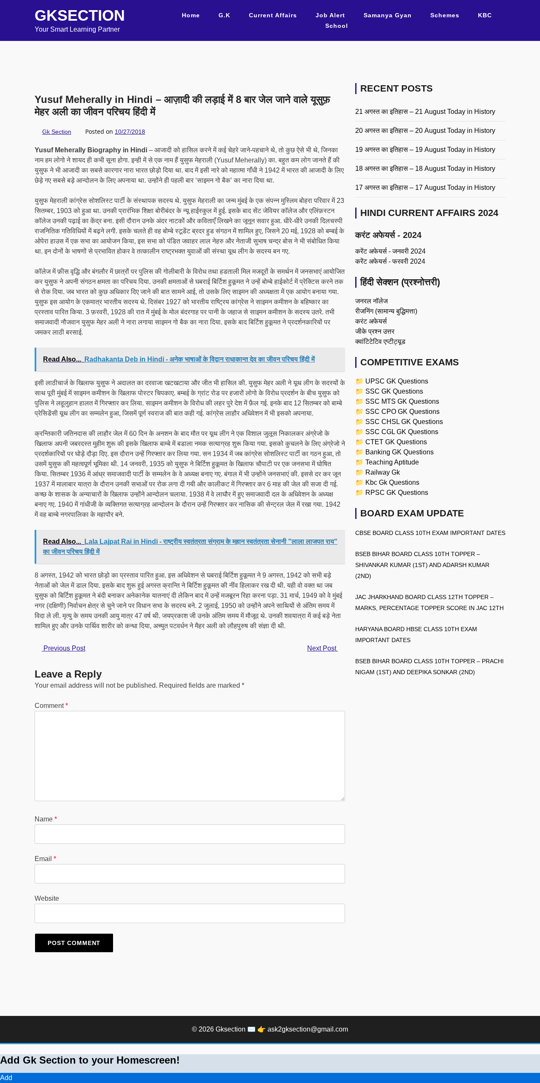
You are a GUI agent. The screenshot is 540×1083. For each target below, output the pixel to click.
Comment (51, 705)
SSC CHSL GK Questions (404, 421)
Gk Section (56, 131)
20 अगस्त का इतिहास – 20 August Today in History (425, 130)
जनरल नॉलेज (371, 301)
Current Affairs (273, 15)
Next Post (322, 648)
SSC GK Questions (394, 391)
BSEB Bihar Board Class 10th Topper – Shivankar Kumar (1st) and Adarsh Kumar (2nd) (422, 565)
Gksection (80, 15)
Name (46, 819)
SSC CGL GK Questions (401, 431)
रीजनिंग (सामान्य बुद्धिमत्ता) (386, 311)
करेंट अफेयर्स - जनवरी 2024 (390, 251)
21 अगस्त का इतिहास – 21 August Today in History (425, 111)
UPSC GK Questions (396, 381)
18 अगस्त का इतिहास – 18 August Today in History (425, 168)
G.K (224, 15)
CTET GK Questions (396, 442)
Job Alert (330, 15)
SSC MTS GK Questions (402, 401)
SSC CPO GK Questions (402, 411)
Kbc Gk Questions (392, 482)
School (336, 25)
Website (47, 898)
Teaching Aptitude (392, 462)
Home (191, 15)
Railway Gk (382, 472)
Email (45, 858)
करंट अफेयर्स (371, 321)
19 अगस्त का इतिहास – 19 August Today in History (425, 149)
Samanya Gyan (388, 15)
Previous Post (63, 648)
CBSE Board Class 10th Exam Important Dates (430, 532)
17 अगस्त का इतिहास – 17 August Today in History (425, 187)
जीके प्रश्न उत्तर (374, 331)
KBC (485, 15)
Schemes (444, 15)
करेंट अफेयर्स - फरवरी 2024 (390, 261)
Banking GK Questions (399, 452)
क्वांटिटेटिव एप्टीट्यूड (380, 341)
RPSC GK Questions (396, 492)
